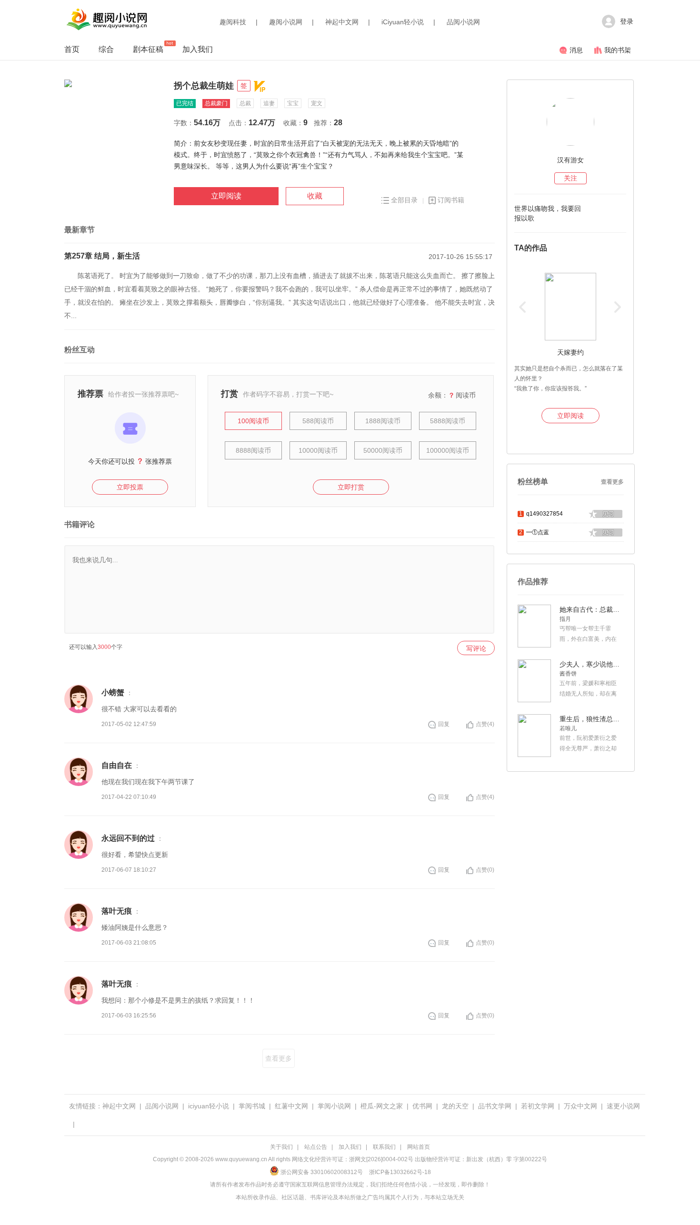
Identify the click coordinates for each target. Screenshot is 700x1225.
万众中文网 (580, 1106)
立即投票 (130, 487)
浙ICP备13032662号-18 (400, 1172)
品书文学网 (494, 1106)
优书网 (422, 1106)
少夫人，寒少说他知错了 (590, 664)
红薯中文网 (291, 1106)
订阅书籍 (451, 200)
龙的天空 (455, 1106)
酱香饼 (568, 673)
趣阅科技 (233, 22)
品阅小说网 (463, 22)
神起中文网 (342, 22)
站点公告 (315, 1147)
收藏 (314, 196)
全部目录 (404, 200)
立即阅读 (226, 196)
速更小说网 (623, 1106)
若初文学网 (537, 1106)
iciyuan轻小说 (208, 1106)
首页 (72, 49)
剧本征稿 (148, 49)
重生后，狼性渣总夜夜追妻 (590, 719)
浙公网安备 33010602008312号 (321, 1172)
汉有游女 (570, 160)
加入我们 (197, 49)
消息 (576, 50)
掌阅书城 (252, 1106)
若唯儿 (568, 728)
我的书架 (617, 50)
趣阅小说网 (285, 22)
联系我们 (384, 1147)
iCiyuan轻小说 (402, 22)
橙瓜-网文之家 (381, 1106)
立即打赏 (351, 487)
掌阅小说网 (334, 1106)
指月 (565, 619)
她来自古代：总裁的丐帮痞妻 (590, 609)
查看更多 (278, 1058)
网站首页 (418, 1147)
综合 (106, 49)
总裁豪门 (216, 103)
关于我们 (281, 1147)
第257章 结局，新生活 (102, 256)
